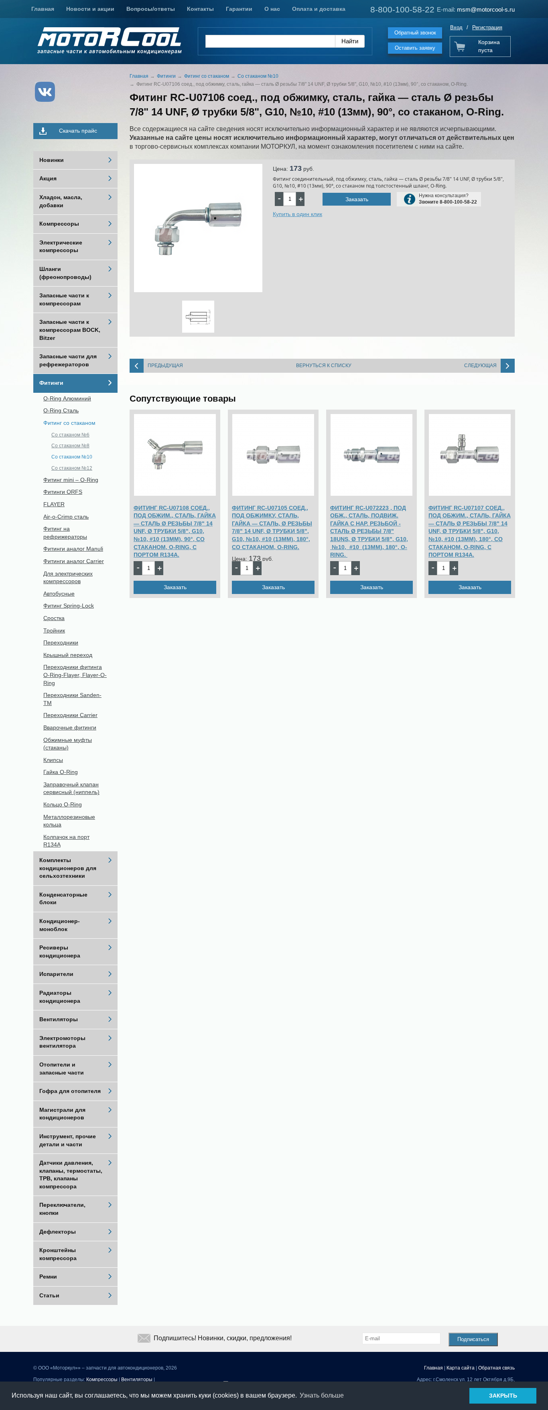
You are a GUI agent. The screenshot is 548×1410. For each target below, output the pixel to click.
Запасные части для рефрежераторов (68, 360)
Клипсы (53, 760)
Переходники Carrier (70, 715)
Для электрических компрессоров (68, 577)
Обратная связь (496, 1368)
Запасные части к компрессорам (64, 299)
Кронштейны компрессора (58, 1254)
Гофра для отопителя (70, 1091)
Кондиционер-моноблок (59, 925)
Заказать (356, 199)
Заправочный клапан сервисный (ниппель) (71, 788)
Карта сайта (461, 1368)
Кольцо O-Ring (62, 804)
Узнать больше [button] (322, 1395)
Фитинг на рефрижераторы (65, 532)
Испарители (56, 974)
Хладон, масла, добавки (60, 201)
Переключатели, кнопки (62, 1209)
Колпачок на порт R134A (66, 841)
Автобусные (59, 593)
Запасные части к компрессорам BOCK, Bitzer (69, 330)
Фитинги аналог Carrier (73, 561)
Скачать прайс (78, 130)
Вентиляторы (58, 1019)
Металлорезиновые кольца (69, 821)
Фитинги (51, 383)
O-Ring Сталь (61, 410)
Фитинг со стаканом (69, 423)
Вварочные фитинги (69, 727)
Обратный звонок (415, 33)
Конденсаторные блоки (63, 898)
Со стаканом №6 (70, 435)
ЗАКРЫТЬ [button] (503, 1395)
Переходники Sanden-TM (72, 699)
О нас (272, 9)
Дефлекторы (57, 1231)
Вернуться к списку (323, 365)
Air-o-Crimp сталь (66, 516)
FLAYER (54, 504)
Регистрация (487, 27)
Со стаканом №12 (71, 468)
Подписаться (473, 1339)
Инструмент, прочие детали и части (67, 1140)
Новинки (51, 160)
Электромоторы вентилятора (62, 1042)
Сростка (54, 618)
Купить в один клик (297, 214)
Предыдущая (165, 365)
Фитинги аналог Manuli (73, 548)
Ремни (48, 1276)
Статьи (49, 1295)
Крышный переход (67, 655)
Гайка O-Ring (60, 772)
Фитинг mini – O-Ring (70, 480)
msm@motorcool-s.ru (486, 9)
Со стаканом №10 (71, 457)
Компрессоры (59, 223)
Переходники (60, 642)
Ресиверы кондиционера (59, 951)
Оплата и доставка (318, 9)
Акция (48, 178)
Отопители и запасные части (61, 1068)
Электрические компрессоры (60, 246)
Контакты (200, 9)
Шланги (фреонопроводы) (65, 273)
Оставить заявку (415, 48)
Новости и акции (90, 9)
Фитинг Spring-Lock (68, 605)
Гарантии (239, 9)
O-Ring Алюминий (67, 398)
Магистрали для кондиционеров (62, 1114)
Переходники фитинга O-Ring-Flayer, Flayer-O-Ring (75, 675)
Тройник (54, 630)
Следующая (480, 365)
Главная (42, 9)
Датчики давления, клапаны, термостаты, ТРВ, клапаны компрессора (70, 1175)
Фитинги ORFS (62, 492)
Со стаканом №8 (70, 445)
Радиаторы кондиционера (59, 997)
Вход (456, 27)
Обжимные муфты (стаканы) (67, 744)
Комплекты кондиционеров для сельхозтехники (67, 868)
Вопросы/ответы (150, 9)
